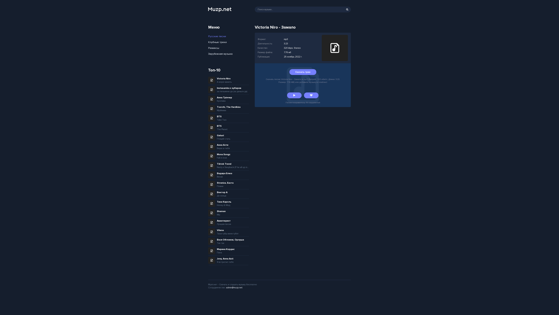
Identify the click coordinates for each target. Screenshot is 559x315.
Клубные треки (217, 42)
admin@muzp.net (234, 287)
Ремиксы (213, 48)
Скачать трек (303, 72)
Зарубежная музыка (220, 53)
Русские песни (217, 36)
